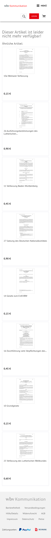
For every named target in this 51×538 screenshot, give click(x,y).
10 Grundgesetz (11, 405)
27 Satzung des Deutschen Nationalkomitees (25, 240)
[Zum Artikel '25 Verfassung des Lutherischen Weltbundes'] (25, 446)
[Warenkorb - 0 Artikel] (44, 16)
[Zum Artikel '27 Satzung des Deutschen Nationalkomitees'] (25, 226)
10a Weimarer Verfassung (16, 75)
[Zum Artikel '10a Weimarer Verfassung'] (25, 61)
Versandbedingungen (35, 507)
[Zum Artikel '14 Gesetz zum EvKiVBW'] (25, 281)
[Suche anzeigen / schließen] (23, 16)
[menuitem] (42, 5)
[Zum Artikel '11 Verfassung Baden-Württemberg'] (25, 171)
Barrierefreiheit (13, 507)
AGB (43, 513)
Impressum (12, 519)
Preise (41, 519)
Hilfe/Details (12, 513)
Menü (44, 5)
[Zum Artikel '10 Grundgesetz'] (25, 391)
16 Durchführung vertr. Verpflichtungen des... (25, 350)
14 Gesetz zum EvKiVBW (15, 295)
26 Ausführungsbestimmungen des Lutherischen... (21, 132)
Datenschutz (28, 519)
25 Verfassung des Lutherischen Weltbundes (25, 460)
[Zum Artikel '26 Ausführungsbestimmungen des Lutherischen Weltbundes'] (25, 116)
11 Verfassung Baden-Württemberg (21, 185)
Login (34, 16)
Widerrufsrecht (30, 513)
